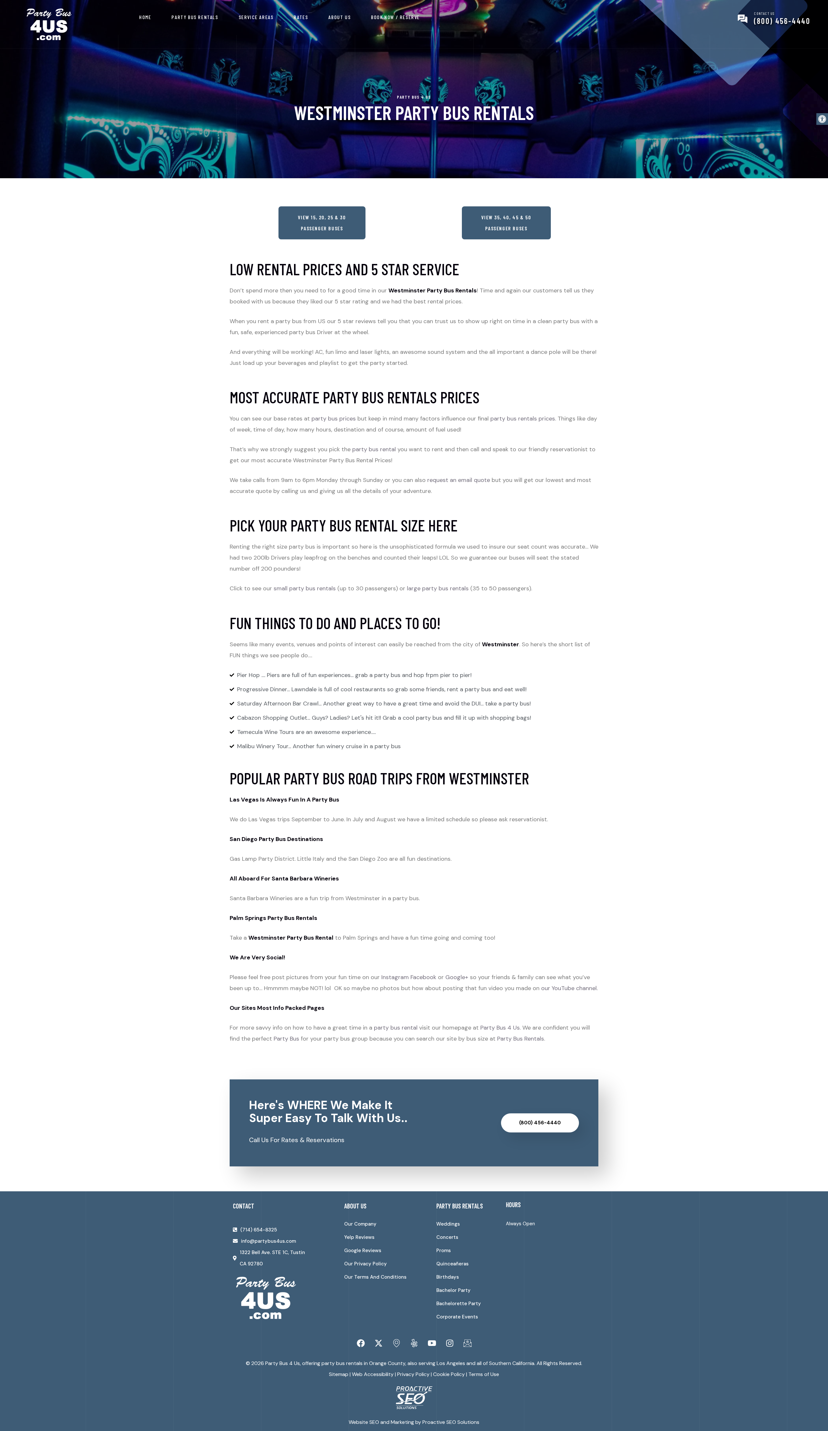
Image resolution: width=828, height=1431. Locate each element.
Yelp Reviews (359, 1237)
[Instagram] (449, 1343)
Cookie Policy (449, 1374)
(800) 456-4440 (782, 21)
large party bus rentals (438, 588)
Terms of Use (483, 1374)
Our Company (360, 1224)
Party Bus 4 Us (500, 1028)
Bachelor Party (453, 1290)
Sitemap (338, 1374)
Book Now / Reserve (395, 17)
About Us (339, 17)
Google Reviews (362, 1250)
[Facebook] (361, 1343)
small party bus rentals (305, 588)
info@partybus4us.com (268, 1241)
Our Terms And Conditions (375, 1277)
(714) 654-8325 (258, 1230)
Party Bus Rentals (194, 17)
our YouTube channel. (569, 988)
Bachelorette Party (458, 1303)
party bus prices (333, 418)
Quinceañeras (452, 1264)
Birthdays (447, 1277)
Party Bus (286, 1039)
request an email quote (458, 480)
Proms (443, 1250)
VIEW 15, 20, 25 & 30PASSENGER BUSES (322, 222)
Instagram (395, 977)
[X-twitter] (378, 1343)
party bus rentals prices (522, 418)
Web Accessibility (373, 1374)
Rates (301, 17)
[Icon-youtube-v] (432, 1343)
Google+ (456, 977)
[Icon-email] (467, 1343)
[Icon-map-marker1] (396, 1343)
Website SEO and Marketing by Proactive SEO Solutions (414, 1422)
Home (145, 17)
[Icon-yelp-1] (414, 1343)
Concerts (447, 1237)
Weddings (448, 1224)
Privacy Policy (413, 1374)
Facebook (423, 977)
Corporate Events (457, 1317)
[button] (822, 119)
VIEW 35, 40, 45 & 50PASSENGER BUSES (506, 222)
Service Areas (256, 17)
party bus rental (374, 449)
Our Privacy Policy (365, 1264)
